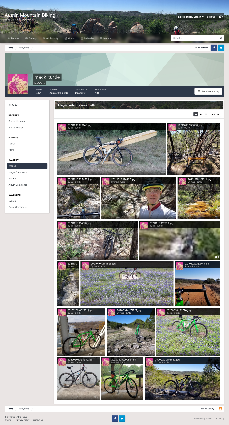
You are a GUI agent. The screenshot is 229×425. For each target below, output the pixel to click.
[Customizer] (220, 16)
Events (12, 201)
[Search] (221, 38)
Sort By (215, 114)
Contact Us (38, 420)
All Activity (52, 38)
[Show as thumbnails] (195, 114)
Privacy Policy (23, 420)
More (106, 38)
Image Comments (18, 172)
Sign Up (211, 16)
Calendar (88, 38)
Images (12, 166)
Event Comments (17, 207)
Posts (11, 149)
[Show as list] (205, 114)
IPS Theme (10, 417)
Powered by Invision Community (209, 418)
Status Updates (206, 38)
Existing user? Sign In (190, 16)
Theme (8, 420)
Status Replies (16, 127)
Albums (12, 178)
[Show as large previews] (200, 114)
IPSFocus (22, 417)
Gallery (32, 38)
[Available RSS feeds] (220, 409)
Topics (12, 143)
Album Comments (18, 184)
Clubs (71, 38)
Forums (15, 38)
